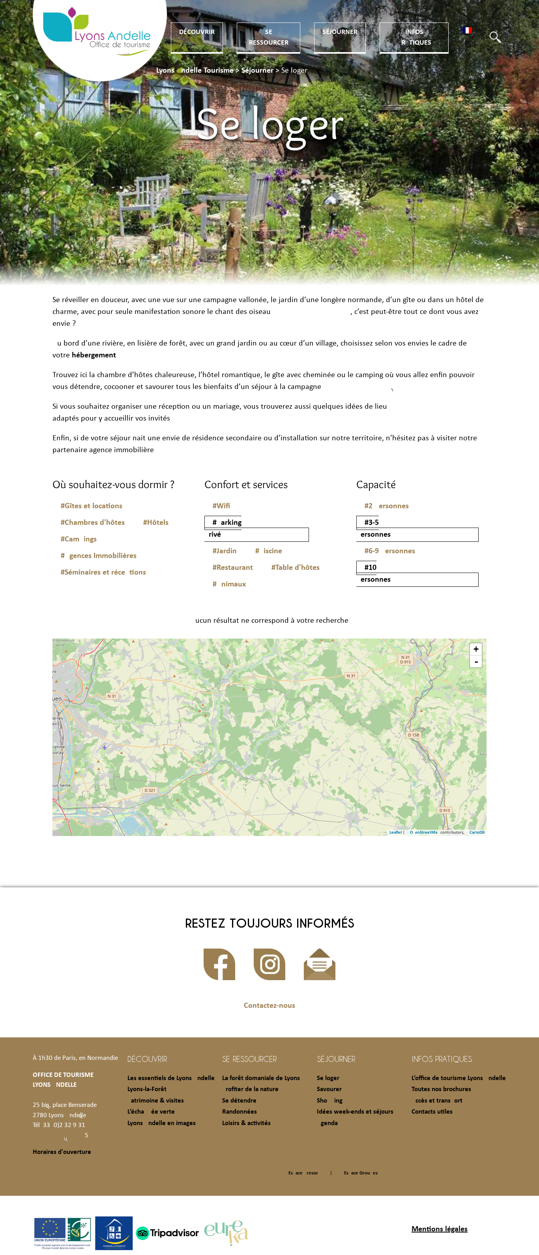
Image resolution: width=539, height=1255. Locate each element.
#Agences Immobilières (99, 556)
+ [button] (476, 649)
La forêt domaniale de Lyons (261, 1078)
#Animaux (229, 584)
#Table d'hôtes (295, 568)
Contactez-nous (269, 1006)
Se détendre (239, 1100)
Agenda (327, 1123)
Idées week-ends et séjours (355, 1111)
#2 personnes (387, 506)
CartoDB (477, 832)
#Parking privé (222, 529)
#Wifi (221, 506)
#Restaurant (233, 568)
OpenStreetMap (425, 832)
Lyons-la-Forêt (147, 1089)
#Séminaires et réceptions (103, 573)
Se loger (328, 1078)
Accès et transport (437, 1100)
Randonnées (239, 1111)
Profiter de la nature (250, 1089)
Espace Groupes (361, 1173)
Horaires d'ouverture (62, 1152)
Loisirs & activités (246, 1123)
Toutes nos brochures (441, 1089)
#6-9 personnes (390, 551)
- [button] (476, 661)
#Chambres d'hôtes (93, 523)
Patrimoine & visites (155, 1100)
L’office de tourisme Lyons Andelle (459, 1078)
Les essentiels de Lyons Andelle (171, 1078)
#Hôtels (155, 523)
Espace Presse (303, 1173)
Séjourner (339, 32)
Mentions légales (440, 1229)
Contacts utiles (432, 1111)
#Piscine (268, 551)
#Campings (79, 539)
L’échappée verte (151, 1111)
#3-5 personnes (373, 529)
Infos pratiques (442, 1058)
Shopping (329, 1100)
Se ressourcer (249, 1058)
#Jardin (225, 551)
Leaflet (395, 832)
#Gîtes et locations (91, 506)
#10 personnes (373, 574)
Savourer (329, 1089)
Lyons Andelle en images (161, 1123)
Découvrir (197, 32)
